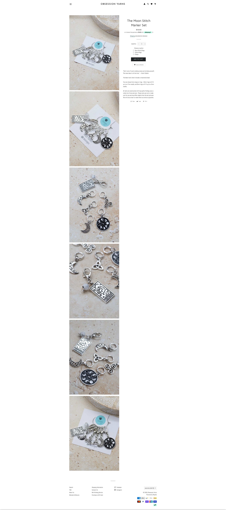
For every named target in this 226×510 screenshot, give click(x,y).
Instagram (119, 490)
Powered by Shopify (151, 495)
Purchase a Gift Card (97, 495)
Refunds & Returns (74, 495)
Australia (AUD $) (149, 488)
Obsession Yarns (113, 4)
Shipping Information (97, 487)
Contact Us (95, 490)
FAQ (70, 490)
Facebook (118, 487)
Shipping (132, 36)
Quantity (133, 44)
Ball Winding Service (97, 492)
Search (71, 487)
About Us (71, 492)
